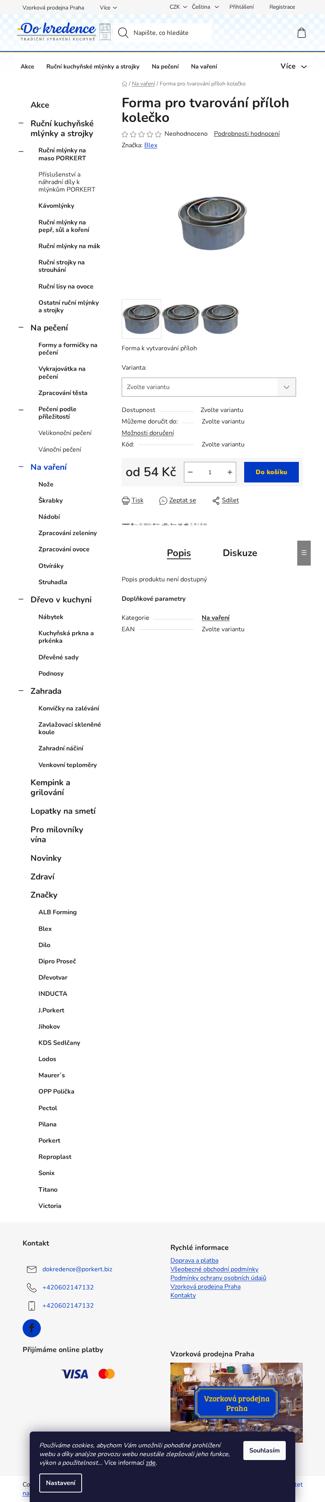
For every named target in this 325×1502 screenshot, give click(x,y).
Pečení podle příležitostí (57, 413)
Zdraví (42, 876)
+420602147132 (68, 1287)
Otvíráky (50, 566)
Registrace (282, 7)
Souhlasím (264, 1450)
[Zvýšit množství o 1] (230, 472)
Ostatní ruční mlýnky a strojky (68, 306)
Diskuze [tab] (240, 553)
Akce (40, 104)
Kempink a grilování (50, 787)
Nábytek (50, 617)
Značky (44, 894)
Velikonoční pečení (65, 433)
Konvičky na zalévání (68, 708)
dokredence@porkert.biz (77, 1269)
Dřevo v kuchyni (61, 599)
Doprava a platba (194, 1260)
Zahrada (46, 691)
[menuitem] (27, 66)
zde (151, 1462)
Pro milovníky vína (57, 834)
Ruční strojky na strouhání (61, 266)
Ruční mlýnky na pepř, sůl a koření (63, 226)
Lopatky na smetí (63, 811)
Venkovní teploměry (67, 765)
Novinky (46, 858)
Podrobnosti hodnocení (247, 133)
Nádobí (49, 517)
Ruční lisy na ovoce (66, 286)
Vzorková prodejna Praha (53, 7)
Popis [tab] (179, 553)
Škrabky (50, 500)
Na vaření (49, 467)
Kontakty (183, 1295)
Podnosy (50, 673)
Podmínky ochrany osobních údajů (218, 1278)
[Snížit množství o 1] (190, 472)
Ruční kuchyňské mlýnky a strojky (62, 128)
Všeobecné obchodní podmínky (214, 1269)
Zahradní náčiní (60, 748)
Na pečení (49, 327)
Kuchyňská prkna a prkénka (66, 637)
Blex (150, 145)
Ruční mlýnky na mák (69, 246)
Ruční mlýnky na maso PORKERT (62, 154)
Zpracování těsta (63, 393)
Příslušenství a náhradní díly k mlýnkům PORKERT (67, 182)
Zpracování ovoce (64, 549)
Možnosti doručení (148, 433)
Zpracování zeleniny (67, 533)
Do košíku (271, 472)
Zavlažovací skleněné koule (69, 728)
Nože (46, 484)
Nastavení (60, 1483)
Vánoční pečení (59, 449)
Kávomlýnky (56, 205)
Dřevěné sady (58, 657)
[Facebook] (32, 1328)
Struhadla (52, 582)
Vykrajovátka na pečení (62, 373)
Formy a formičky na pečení (68, 349)
